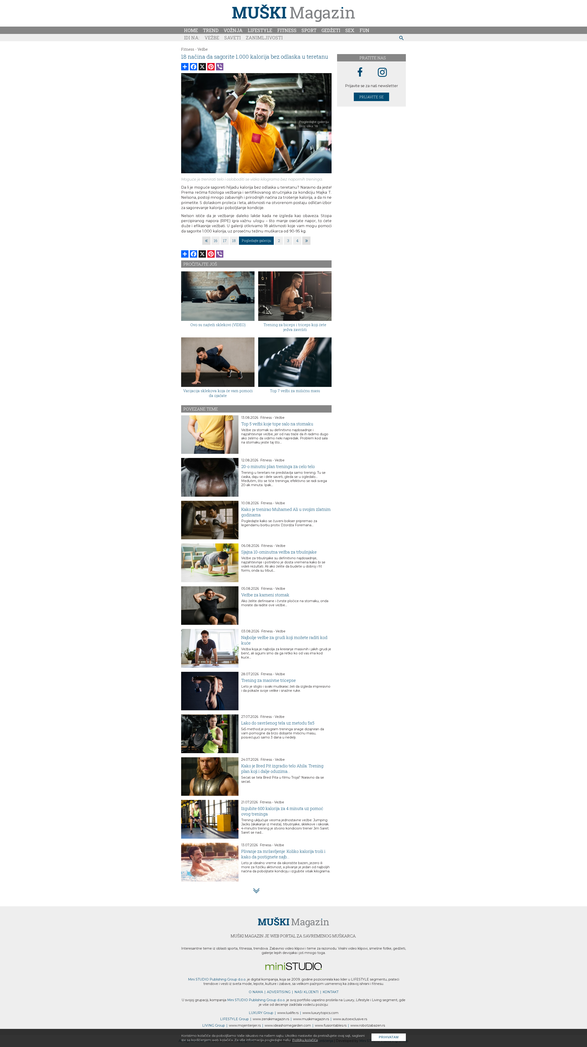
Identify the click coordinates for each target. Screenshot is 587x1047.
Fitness (286, 30)
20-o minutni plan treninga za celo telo (278, 466)
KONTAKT (330, 992)
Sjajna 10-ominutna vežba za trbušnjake (279, 552)
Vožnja (233, 30)
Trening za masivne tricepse (268, 680)
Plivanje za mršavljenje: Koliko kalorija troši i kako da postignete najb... (283, 854)
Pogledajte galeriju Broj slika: (314, 124)
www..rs (288, 1013)
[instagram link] (382, 72)
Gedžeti (330, 30)
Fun (364, 30)
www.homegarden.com (288, 1025)
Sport (309, 30)
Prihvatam (389, 1037)
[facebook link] (360, 72)
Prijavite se (371, 96)
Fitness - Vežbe (272, 418)
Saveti (232, 38)
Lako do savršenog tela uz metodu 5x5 (277, 723)
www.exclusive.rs (350, 1019)
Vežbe (212, 38)
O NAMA (256, 992)
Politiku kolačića (305, 1040)
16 (215, 240)
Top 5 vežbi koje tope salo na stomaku (277, 424)
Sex (349, 30)
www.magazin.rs (271, 1019)
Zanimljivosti (264, 38)
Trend (211, 30)
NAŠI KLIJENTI (306, 992)
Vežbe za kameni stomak (265, 595)
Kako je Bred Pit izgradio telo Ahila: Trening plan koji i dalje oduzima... (282, 768)
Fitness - (189, 49)
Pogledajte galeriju (256, 240)
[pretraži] (401, 38)
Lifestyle (260, 30)
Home (191, 30)
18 (234, 240)
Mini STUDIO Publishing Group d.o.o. (217, 979)
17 (225, 240)
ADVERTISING (279, 992)
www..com (320, 1013)
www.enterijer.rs (245, 1025)
